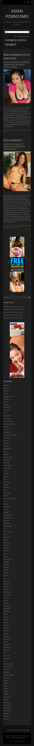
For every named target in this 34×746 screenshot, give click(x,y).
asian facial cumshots (9, 424)
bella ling (5, 443)
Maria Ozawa (6, 606)
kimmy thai (6, 551)
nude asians (6, 644)
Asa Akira (5, 404)
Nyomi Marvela (7, 647)
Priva (4, 653)
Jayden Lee (6, 520)
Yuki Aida (5, 716)
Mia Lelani (6, 617)
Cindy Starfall (6, 468)
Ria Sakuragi (6, 658)
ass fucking (6, 438)
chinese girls (6, 462)
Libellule (5, 589)
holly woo (6, 495)
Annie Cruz (6, 399)
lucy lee (5, 600)
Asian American (25, 62)
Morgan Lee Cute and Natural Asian (12, 318)
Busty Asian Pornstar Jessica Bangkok (13, 108)
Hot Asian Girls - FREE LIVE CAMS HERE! (18, 730)
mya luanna (6, 628)
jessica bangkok (19, 64)
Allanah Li (6, 391)
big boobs (11, 218)
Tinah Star (6, 700)
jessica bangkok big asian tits (10, 149)
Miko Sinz (5, 625)
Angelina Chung (7, 396)
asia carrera (6, 410)
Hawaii (5, 490)
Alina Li (5, 388)
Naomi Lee (6, 636)
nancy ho (5, 633)
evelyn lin (5, 476)
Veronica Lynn (7, 711)
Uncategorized (7, 708)
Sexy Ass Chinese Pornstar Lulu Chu (12, 312)
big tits (13, 64)
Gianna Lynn (6, 487)
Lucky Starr (6, 597)
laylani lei (5, 586)
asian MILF (6, 427)
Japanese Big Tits (7, 518)
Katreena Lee (6, 537)
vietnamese (6, 713)
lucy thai (5, 603)
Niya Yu (5, 642)
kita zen (5, 556)
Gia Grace (6, 484)
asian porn (6, 429)
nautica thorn (7, 639)
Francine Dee (6, 482)
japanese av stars (8, 515)
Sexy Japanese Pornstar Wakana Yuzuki (13, 307)
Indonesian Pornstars (9, 498)
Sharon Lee (6, 677)
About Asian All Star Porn (19, 741)
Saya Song (6, 672)
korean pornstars (8, 559)
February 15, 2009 (9, 144)
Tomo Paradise (7, 705)
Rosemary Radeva (8, 664)
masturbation (7, 611)
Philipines (6, 650)
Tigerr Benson (7, 697)
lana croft (5, 575)
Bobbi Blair (6, 454)
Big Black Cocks (7, 449)
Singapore (6, 680)
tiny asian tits (6, 702)
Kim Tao (5, 548)
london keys (6, 595)
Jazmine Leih (6, 523)
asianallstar (15, 62)
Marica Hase (6, 609)
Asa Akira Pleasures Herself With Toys (13, 315)
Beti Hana (6, 446)
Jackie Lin (5, 504)
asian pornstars (7, 64)
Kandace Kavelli (7, 531)
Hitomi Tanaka (7, 493)
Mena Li (5, 614)
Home (15, 36)
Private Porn (6, 655)
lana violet (6, 581)
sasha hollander (7, 666)
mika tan (5, 622)
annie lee (5, 402)
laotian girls (6, 584)
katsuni (5, 540)
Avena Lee (6, 440)
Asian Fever (6, 67)
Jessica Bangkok (12, 140)
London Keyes (7, 592)
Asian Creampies (7, 421)
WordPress (8, 737)
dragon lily (6, 473)
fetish (4, 479)
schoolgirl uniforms (8, 675)
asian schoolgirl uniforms (10, 435)
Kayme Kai (6, 542)
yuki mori (5, 719)
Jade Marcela (6, 507)
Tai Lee (5, 686)
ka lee (4, 529)
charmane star (7, 460)
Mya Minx (5, 631)
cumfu (5, 471)
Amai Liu (5, 393)
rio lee (5, 661)
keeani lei (5, 545)
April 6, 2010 (8, 62)
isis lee (5, 501)
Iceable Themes (23, 737)
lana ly (5, 578)
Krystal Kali (6, 562)
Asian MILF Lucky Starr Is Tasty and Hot (13, 309)
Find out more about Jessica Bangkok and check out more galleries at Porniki (17, 226)
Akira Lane (6, 385)
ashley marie (6, 407)
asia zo (5, 413)
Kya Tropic (6, 564)
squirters (5, 683)
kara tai (5, 534)
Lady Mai (5, 570)
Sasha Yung (6, 669)
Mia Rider (5, 620)
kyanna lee (6, 567)
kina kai (5, 553)
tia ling (5, 691)
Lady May (5, 573)
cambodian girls (7, 457)
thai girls (5, 688)
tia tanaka (6, 694)
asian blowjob (7, 418)
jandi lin (5, 509)
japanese (5, 512)
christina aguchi (7, 465)
